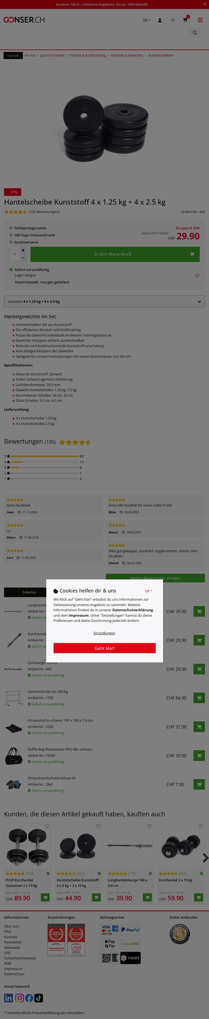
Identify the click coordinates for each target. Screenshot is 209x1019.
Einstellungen (104, 633)
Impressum (79, 615)
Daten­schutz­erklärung (132, 609)
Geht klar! (105, 648)
